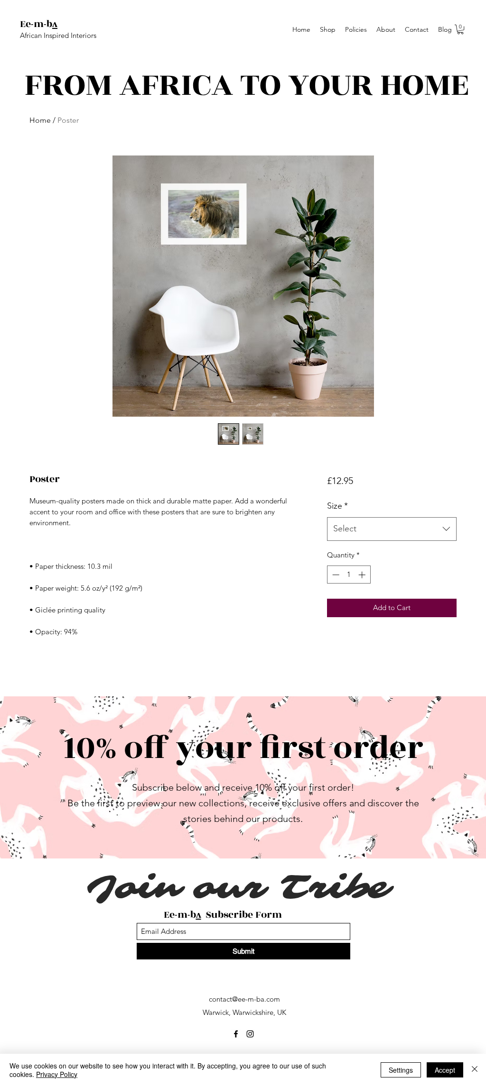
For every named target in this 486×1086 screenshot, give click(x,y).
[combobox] (392, 529)
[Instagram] (250, 1034)
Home (40, 120)
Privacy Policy (56, 1074)
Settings (401, 1070)
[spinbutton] (348, 575)
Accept (445, 1070)
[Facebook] (236, 1034)
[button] (460, 29)
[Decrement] (334, 575)
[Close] (474, 1069)
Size (337, 506)
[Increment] (362, 575)
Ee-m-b (36, 24)
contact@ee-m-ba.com (244, 999)
